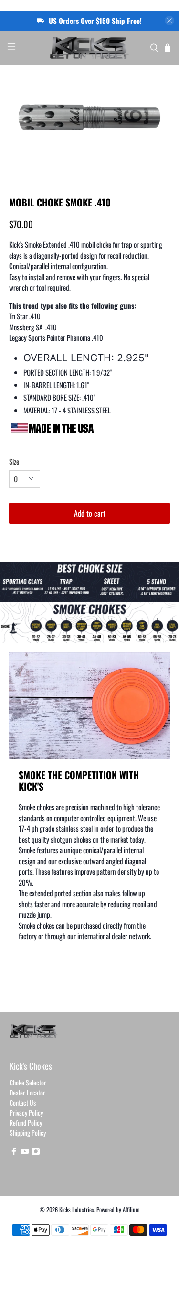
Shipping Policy (28, 1133)
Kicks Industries (76, 1209)
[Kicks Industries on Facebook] (14, 1153)
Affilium (131, 1209)
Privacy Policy (26, 1112)
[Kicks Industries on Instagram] (36, 1153)
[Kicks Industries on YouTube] (25, 1153)
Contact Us (23, 1102)
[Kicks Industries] (90, 48)
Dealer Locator (27, 1092)
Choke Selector (28, 1082)
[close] (169, 20)
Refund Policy (26, 1122)
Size (14, 461)
